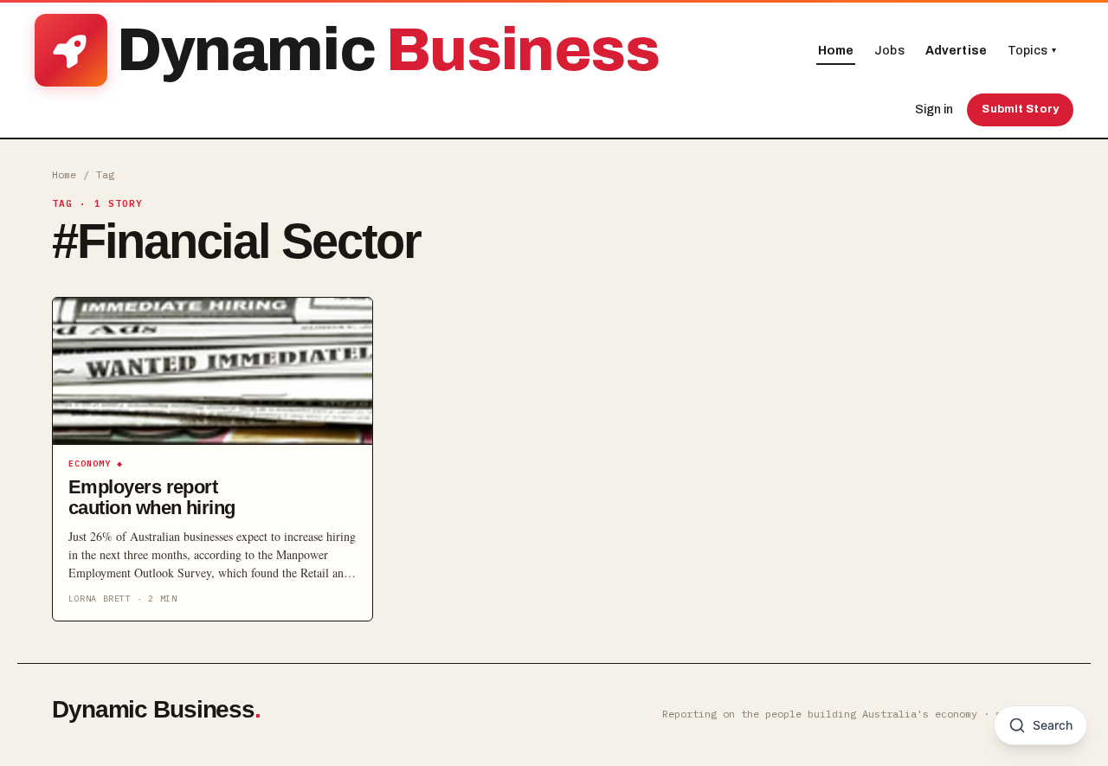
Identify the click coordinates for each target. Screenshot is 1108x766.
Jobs (889, 50)
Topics (1032, 50)
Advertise (956, 50)
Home (836, 50)
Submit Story (1020, 109)
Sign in (934, 109)
